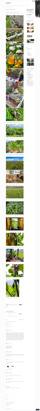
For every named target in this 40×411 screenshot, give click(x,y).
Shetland (30, 77)
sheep (27, 77)
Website (7, 399)
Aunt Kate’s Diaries (26, 5)
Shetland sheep (30, 82)
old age (32, 74)
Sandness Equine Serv (30, 55)
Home (6, 5)
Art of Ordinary (29, 54)
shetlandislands (30, 80)
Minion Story (15, 5)
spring (27, 84)
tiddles (31, 84)
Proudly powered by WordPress (8, 408)
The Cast (12, 5)
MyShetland (29, 74)
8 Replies (6, 10)
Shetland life (33, 80)
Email (6, 397)
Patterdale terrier (29, 75)
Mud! (6, 319)
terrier (30, 84)
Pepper (32, 75)
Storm (28, 84)
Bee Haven (29, 52)
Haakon (31, 67)
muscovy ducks (28, 71)
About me (9, 5)
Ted (29, 84)
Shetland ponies (29, 81)
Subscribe (38, 409)
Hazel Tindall (29, 53)
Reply (6, 349)
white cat (30, 85)
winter (32, 85)
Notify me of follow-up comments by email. (10, 402)
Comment (7, 388)
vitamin (28, 85)
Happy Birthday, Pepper (21, 319)
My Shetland (8, 2)
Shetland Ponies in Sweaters (21, 5)
